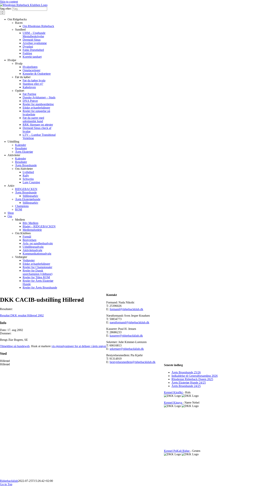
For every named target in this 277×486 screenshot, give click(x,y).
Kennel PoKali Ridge (177, 450)
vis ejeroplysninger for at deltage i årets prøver (78, 346)
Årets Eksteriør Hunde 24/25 (188, 382)
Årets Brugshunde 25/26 (186, 372)
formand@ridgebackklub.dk (126, 309)
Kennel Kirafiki (173, 392)
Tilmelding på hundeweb (15, 346)
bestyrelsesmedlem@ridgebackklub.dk (132, 362)
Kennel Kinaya (173, 402)
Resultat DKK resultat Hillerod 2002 (22, 315)
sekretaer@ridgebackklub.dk (127, 348)
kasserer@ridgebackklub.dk (126, 335)
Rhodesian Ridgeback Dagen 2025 (192, 379)
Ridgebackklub (9, 480)
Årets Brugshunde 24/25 (186, 386)
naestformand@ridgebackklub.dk (129, 322)
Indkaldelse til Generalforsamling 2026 (194, 375)
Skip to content (9, 1)
